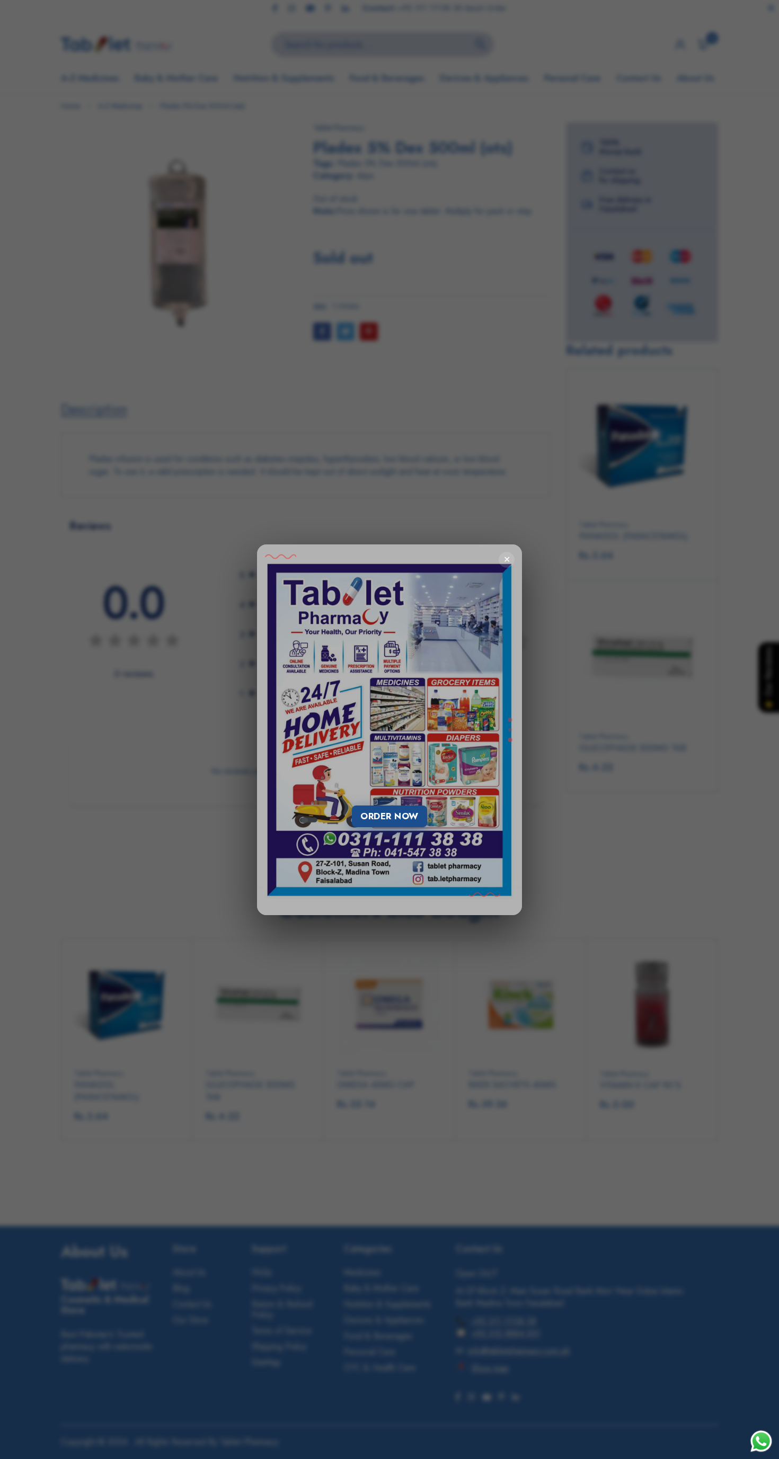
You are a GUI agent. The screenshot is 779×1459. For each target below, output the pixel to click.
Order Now (389, 816)
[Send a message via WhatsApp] (761, 1441)
